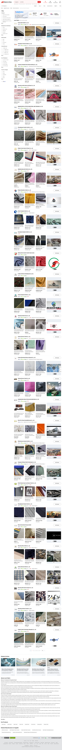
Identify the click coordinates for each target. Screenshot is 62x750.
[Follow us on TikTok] (53, 737)
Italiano (25, 743)
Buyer (40, 5)
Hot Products (6, 742)
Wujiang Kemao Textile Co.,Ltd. (24, 378)
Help (44, 5)
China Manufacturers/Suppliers (18, 742)
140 (42, 650)
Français (17, 743)
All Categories (4, 5)
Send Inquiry (57, 64)
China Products (11, 742)
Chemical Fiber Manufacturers (6, 732)
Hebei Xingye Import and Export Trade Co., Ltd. (27, 483)
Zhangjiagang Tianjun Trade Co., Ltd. (25, 503)
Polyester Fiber (46, 724)
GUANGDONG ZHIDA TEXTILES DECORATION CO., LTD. (28, 399)
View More (3, 719)
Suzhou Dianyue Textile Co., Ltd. (24, 336)
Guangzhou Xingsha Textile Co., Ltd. (25, 231)
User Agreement (27, 745)
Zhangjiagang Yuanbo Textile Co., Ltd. (25, 127)
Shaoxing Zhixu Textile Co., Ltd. (24, 545)
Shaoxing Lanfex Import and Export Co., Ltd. (26, 85)
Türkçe (48, 743)
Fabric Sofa (21, 724)
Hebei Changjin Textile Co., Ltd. (24, 211)
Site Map (33, 740)
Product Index (53, 742)
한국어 (37, 743)
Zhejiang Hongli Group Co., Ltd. (24, 315)
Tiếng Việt (51, 743)
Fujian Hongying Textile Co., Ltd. (24, 294)
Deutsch (28, 743)
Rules (60, 5)
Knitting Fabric (39, 724)
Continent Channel (37, 742)
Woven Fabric (10, 724)
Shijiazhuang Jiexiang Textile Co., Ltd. (25, 441)
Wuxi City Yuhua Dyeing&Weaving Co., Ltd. (26, 420)
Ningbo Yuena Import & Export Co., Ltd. (25, 148)
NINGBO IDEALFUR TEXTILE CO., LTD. (25, 169)
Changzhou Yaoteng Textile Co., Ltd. (25, 43)
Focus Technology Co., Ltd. (31, 746)
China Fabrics (33, 724)
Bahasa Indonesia (56, 743)
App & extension (49, 5)
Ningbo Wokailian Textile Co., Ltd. (24, 190)
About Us (25, 740)
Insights (57, 742)
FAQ (28, 740)
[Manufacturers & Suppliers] (6, 2)
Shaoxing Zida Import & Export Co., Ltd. (25, 587)
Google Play (12, 737)
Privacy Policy (35, 745)
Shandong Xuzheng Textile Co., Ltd (24, 608)
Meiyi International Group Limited (24, 524)
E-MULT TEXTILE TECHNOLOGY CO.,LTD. (26, 273)
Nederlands (31, 743)
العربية (34, 743)
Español (10, 743)
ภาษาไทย (45, 743)
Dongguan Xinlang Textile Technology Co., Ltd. (27, 462)
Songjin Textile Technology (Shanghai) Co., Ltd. (27, 629)
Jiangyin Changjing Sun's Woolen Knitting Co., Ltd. (27, 64)
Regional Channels (47, 742)
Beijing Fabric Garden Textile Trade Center (26, 252)
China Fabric (4, 724)
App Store (7, 737)
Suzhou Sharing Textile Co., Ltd (24, 566)
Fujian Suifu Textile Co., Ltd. (23, 22)
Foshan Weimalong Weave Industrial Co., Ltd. (27, 357)
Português (13, 743)
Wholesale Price (31, 742)
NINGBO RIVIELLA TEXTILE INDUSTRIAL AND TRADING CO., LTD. (30, 106)
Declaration (31, 745)
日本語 (40, 743)
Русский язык (21, 743)
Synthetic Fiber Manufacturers (17, 732)
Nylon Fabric (15, 724)
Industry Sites (42, 742)
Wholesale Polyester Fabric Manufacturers (30, 732)
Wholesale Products (25, 742)
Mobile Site (36, 740)
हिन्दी (42, 743)
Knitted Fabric (27, 724)
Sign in (60, 2)
